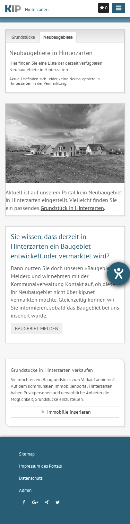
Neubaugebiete (58, 37)
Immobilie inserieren (68, 412)
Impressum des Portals (40, 466)
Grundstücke (23, 37)
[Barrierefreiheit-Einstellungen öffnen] (118, 273)
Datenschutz (31, 478)
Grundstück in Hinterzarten (72, 207)
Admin (25, 490)
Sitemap (27, 454)
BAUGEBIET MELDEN (36, 328)
